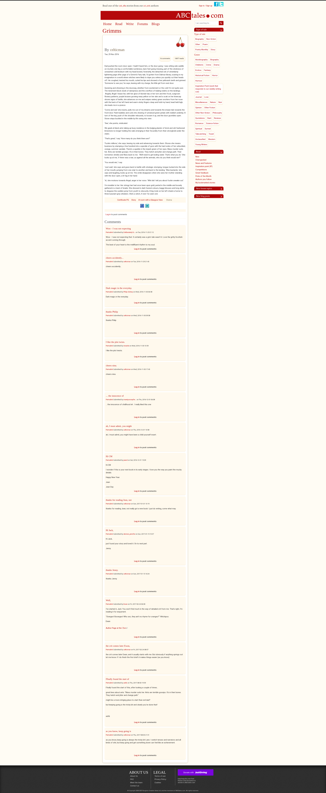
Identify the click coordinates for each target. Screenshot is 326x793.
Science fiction (212, 123)
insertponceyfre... (130, 400)
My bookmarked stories (205, 182)
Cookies (157, 782)
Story (133, 200)
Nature (213, 102)
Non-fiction (211, 39)
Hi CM (109, 456)
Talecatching (200, 134)
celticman (117, 50)
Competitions (201, 170)
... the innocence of (115, 396)
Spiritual (198, 129)
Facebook (142, 206)
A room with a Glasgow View (150, 200)
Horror (215, 75)
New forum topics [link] (204, 188)
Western (211, 139)
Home (107, 24)
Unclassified (200, 139)
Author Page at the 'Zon (116, 628)
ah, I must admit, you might (119, 426)
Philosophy (217, 113)
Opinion (198, 107)
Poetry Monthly (201, 49)
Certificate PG (123, 200)
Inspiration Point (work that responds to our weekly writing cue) (208, 89)
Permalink (109, 232)
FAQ (132, 779)
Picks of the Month (203, 176)
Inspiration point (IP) (203, 166)
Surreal (208, 129)
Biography (199, 39)
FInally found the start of (117, 679)
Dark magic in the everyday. (119, 288)
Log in (108, 214)
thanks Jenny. (112, 570)
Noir (220, 102)
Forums (142, 24)
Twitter (147, 206)
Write (130, 24)
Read (118, 24)
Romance (199, 123)
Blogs (156, 24)
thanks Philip (112, 311)
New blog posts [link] (203, 196)
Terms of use (160, 776)
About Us (134, 776)
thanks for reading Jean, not (119, 500)
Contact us (134, 786)
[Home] (163, 15)
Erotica (198, 70)
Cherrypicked (200, 160)
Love (206, 97)
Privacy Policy (160, 779)
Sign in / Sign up (205, 6)
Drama (169, 200)
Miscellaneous (201, 102)
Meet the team (136, 782)
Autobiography (201, 60)
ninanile (126, 346)
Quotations (200, 118)
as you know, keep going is (118, 731)
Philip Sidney (128, 292)
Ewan (125, 604)
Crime (208, 65)
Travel (211, 134)
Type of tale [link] (201, 29)
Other (197, 44)
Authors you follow (203, 179)
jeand (126, 460)
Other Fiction (209, 107)
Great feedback (201, 173)
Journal (198, 97)
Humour (198, 81)
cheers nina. (112, 365)
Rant (209, 118)
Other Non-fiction (202, 113)
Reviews (217, 118)
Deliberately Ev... (129, 232)
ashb (125, 683)
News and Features (203, 163)
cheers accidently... (115, 258)
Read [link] (198, 152)
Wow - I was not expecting (118, 228)
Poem (205, 44)
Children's (199, 65)
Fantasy (207, 70)
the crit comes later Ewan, (118, 646)
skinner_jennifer (129, 534)
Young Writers (201, 144)
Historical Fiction (202, 75)
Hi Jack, (109, 530)
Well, (108, 600)
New (197, 157)
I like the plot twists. (115, 342)
